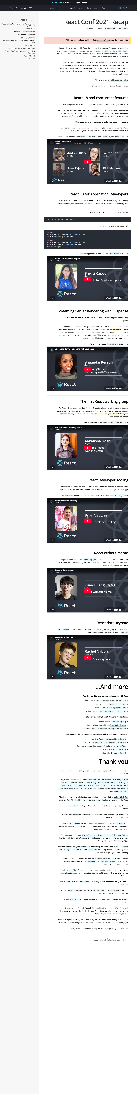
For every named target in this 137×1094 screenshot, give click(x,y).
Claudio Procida (94, 838)
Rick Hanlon (123, 28)
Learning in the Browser (117, 704)
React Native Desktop (118, 725)
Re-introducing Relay (118, 721)
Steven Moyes (110, 788)
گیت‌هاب (14, 8)
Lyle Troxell (82, 785)
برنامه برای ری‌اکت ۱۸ (28, 38)
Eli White (81, 800)
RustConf (69, 873)
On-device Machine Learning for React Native (109, 728)
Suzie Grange (101, 835)
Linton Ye (74, 785)
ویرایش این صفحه (97, 940)
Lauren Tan (106, 136)
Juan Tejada (96, 136)
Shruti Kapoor (114, 253)
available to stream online (118, 80)
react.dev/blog (103, 40)
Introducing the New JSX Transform (21, 48)
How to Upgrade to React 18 (24, 32)
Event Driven (93, 873)
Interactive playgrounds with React (113, 711)
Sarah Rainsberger (71, 788)
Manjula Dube (70, 847)
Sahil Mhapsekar (83, 847)
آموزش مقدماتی (91, 8)
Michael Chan (98, 890)
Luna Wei (121, 835)
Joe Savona (90, 800)
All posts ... (30, 59)
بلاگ (80, 8)
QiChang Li (67, 849)
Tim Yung (124, 800)
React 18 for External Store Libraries (112, 739)
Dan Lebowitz (75, 899)
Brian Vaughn (118, 495)
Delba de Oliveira (85, 782)
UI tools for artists (119, 749)
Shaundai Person (113, 344)
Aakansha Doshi (93, 779)
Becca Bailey (112, 835)
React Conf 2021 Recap (26, 35)
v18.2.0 (30, 8)
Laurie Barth (87, 890)
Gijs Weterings (81, 838)
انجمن (72, 8)
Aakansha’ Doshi (117, 422)
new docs (124, 632)
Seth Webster (75, 814)
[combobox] (46, 8)
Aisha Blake (120, 823)
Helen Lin (114, 782)
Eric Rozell (105, 782)
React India (113, 847)
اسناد (103, 8)
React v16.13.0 (29, 56)
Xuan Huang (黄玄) (90, 559)
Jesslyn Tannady (110, 28)
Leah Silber (73, 870)
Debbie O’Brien (71, 782)
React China (92, 849)
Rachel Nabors (63, 629)
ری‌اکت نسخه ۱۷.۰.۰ (28, 45)
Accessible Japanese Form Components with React (107, 746)
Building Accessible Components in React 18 (109, 742)
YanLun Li (79, 849)
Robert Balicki (116, 785)
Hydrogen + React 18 (118, 753)
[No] (105, 939)
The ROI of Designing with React (114, 708)
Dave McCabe (72, 800)
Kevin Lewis (70, 882)
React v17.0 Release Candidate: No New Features (20, 52)
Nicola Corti (70, 838)
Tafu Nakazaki (122, 788)
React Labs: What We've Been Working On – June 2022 (18, 25)
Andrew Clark (85, 136)
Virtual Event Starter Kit (101, 858)
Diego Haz (97, 782)
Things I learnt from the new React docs (111, 701)
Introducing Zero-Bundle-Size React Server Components (19, 41)
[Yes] (108, 939)
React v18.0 (30, 29)
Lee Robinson (92, 861)
